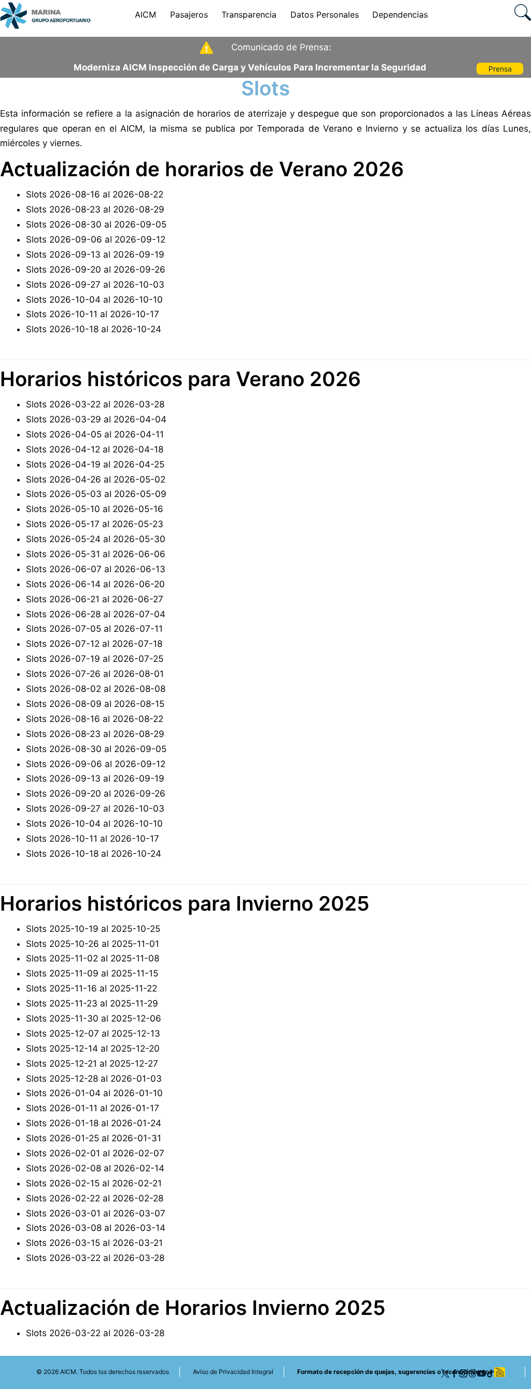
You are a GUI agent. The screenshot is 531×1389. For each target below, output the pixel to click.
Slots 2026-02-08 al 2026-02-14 (95, 1168)
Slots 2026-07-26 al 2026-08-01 (95, 674)
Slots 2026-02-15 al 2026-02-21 (94, 1183)
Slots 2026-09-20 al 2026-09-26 (95, 269)
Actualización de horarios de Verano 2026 (202, 169)
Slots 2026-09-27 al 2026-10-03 (95, 284)
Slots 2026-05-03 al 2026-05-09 (96, 494)
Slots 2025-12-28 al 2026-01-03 (94, 1078)
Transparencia (248, 14)
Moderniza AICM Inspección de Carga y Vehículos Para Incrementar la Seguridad (250, 67)
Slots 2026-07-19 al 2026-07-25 (94, 659)
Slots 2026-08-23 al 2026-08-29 (95, 209)
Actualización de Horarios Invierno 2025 (192, 1308)
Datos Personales (324, 14)
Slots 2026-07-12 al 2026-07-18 (94, 644)
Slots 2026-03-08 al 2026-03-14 (95, 1228)
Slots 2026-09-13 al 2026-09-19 (95, 254)
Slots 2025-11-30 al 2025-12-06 (93, 1018)
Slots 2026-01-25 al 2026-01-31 (93, 1138)
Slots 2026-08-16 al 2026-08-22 (94, 194)
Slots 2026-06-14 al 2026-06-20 (95, 584)
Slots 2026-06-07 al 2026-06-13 (95, 569)
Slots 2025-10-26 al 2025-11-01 (92, 944)
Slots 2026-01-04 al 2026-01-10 (94, 1093)
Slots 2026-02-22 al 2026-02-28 (94, 1198)
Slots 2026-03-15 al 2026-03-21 (94, 1243)
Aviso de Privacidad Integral (233, 1372)
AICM (145, 14)
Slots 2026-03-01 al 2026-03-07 (95, 1213)
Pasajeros (189, 14)
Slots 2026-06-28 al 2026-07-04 (95, 614)
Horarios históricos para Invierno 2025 (184, 903)
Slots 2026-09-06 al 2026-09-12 (95, 239)
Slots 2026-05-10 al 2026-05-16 (94, 509)
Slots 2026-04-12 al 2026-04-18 (94, 449)
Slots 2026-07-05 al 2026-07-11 (94, 628)
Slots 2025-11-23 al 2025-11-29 (92, 1003)
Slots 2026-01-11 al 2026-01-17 (92, 1108)
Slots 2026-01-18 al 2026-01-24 (93, 1123)
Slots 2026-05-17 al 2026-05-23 (94, 524)
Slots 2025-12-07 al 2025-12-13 (93, 1033)
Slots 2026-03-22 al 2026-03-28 (95, 404)
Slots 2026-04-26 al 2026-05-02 (95, 479)
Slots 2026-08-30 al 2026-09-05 (96, 224)
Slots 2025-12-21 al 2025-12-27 (92, 1063)
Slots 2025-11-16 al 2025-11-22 (91, 988)
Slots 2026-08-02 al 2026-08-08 (95, 689)
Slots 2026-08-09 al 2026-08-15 (95, 704)
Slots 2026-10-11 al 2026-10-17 (92, 314)
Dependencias (400, 14)
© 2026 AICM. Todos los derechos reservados (102, 1372)
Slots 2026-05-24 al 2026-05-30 (95, 539)
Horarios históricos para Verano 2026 (180, 379)
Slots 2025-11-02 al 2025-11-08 (92, 958)
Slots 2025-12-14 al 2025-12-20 (93, 1048)
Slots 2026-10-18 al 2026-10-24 (93, 329)
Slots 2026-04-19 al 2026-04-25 (95, 464)
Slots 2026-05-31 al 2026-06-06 (95, 554)
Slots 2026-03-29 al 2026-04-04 (96, 419)
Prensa (500, 68)
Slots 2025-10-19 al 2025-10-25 (93, 929)
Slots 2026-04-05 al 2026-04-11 (95, 434)
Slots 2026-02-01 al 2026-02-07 (95, 1153)
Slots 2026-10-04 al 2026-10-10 (94, 299)
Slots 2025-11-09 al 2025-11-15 (92, 973)
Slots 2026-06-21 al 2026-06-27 (94, 599)
